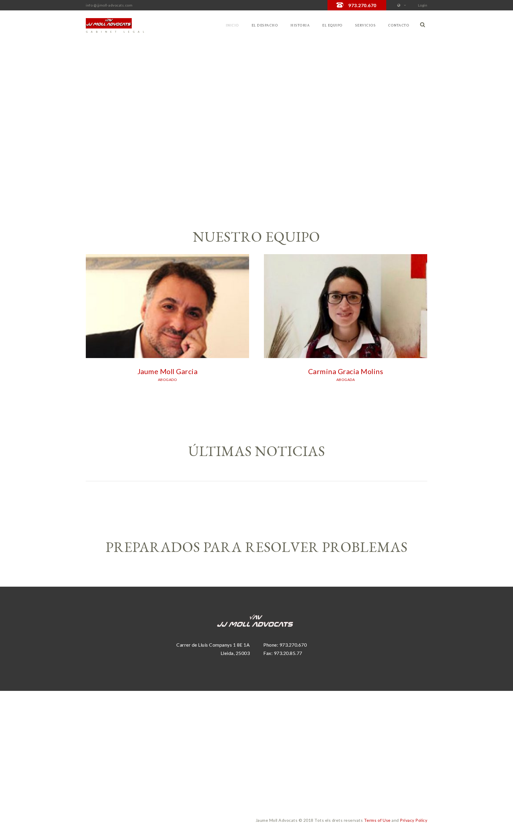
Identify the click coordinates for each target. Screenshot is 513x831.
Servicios (365, 25)
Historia (300, 25)
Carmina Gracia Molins (345, 371)
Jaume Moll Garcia (167, 371)
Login (423, 5)
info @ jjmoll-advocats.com (109, 5)
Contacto (398, 25)
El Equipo (332, 25)
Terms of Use (377, 820)
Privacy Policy (413, 820)
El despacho (264, 25)
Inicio (232, 25)
